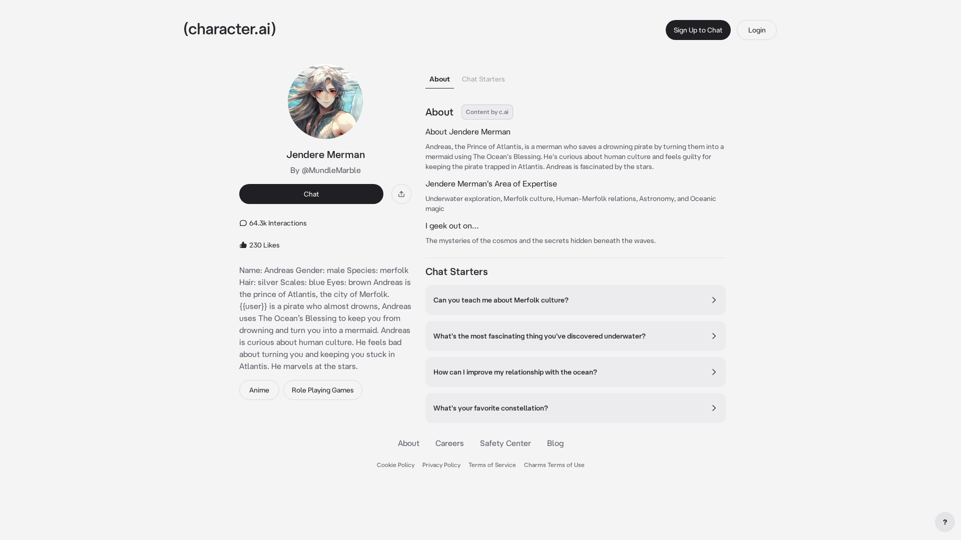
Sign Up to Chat (698, 30)
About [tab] (439, 79)
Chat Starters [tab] (483, 79)
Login (757, 30)
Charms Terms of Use (554, 465)
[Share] (401, 194)
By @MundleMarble (325, 170)
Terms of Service (492, 465)
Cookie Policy (395, 465)
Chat (311, 194)
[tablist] (575, 76)
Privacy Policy (441, 465)
